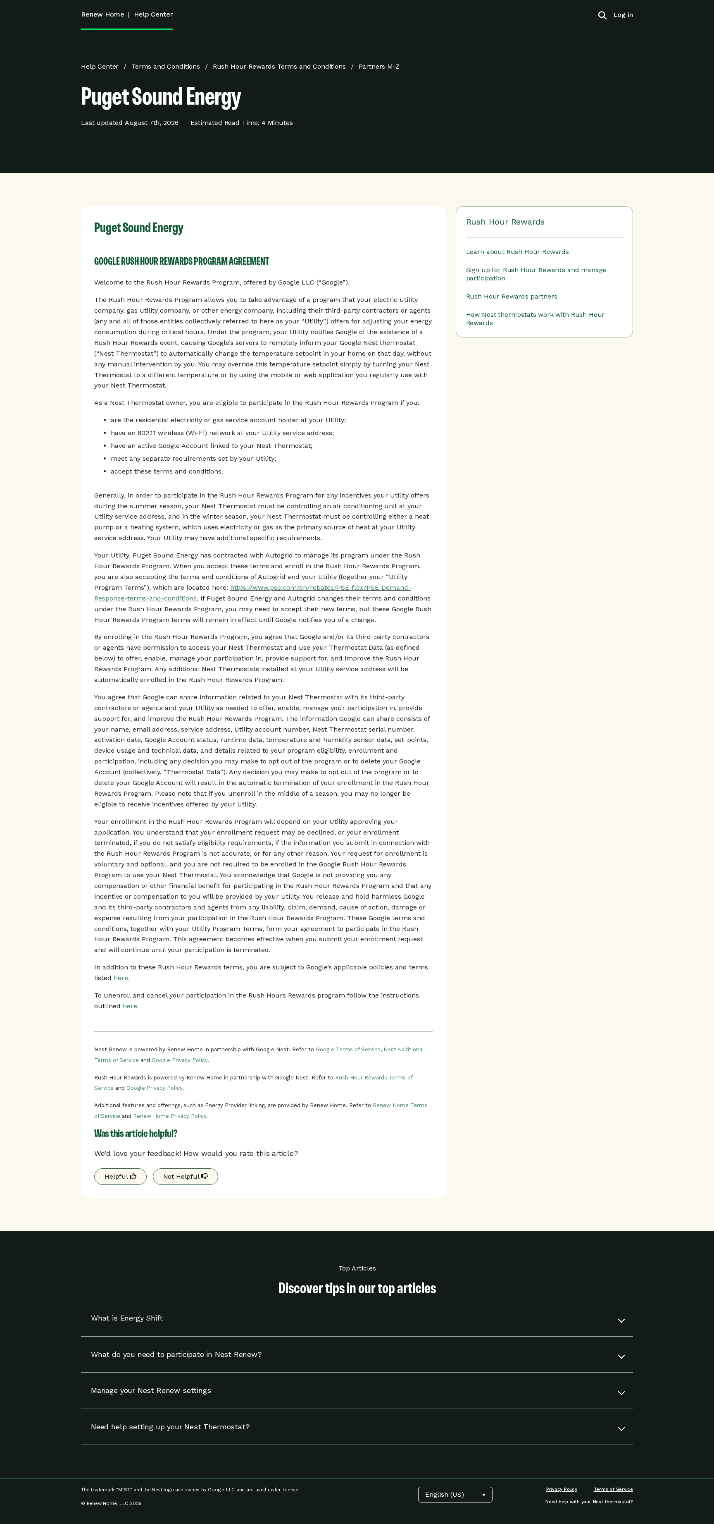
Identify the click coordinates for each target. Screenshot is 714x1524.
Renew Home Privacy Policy (169, 1116)
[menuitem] (620, 15)
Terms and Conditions (165, 66)
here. (122, 978)
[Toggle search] (602, 15)
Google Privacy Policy (179, 1060)
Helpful (117, 1176)
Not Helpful (182, 1176)
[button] (357, 1318)
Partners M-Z (379, 66)
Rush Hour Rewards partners (511, 296)
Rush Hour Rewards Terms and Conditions (279, 66)
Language (407, 1494)
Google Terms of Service (348, 1049)
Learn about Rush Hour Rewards (517, 252)
